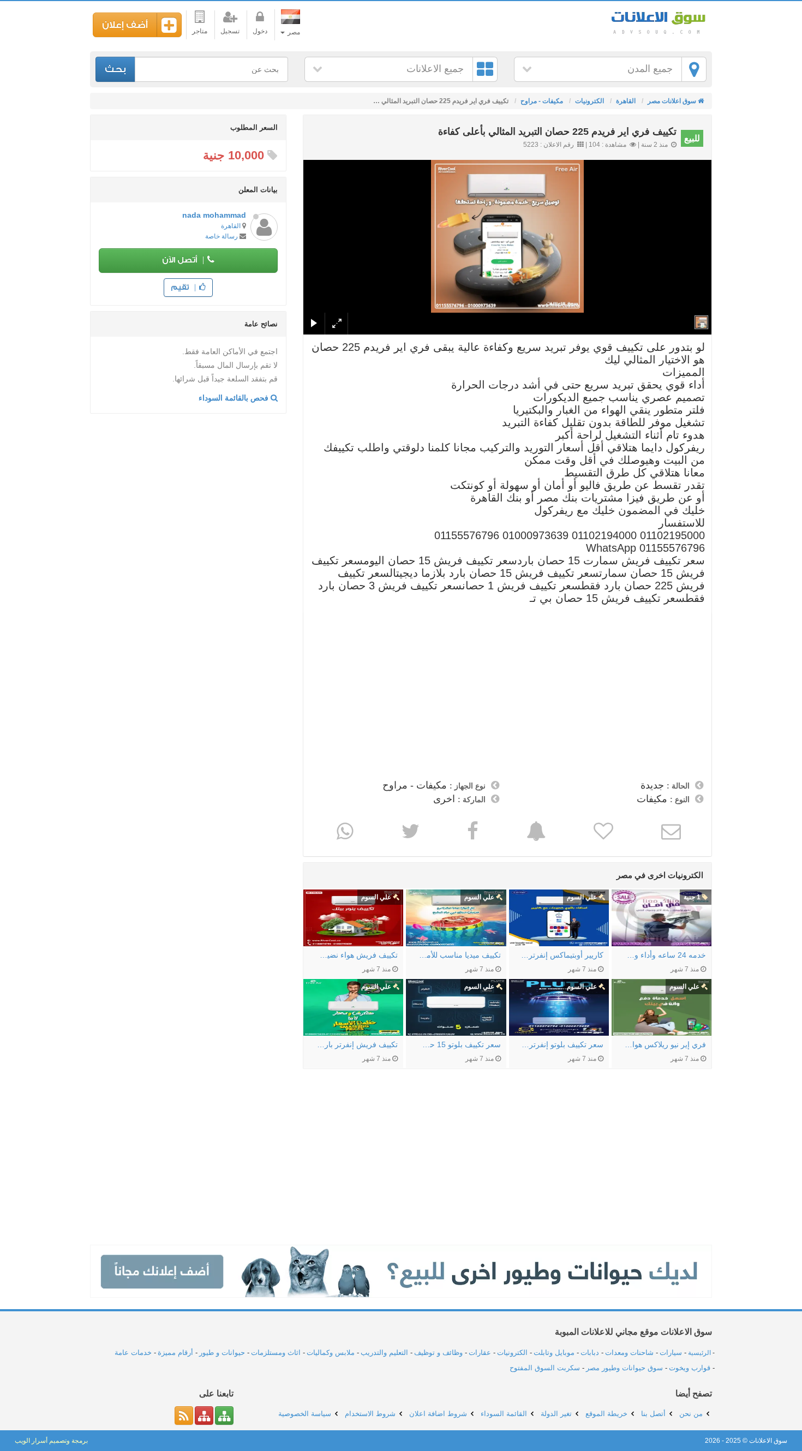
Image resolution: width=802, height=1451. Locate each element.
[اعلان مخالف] (535, 831)
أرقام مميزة (175, 1352)
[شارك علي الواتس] (344, 831)
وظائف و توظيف (438, 1352)
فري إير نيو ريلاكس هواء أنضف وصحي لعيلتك (664, 1044)
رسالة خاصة (221, 236)
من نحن (691, 1414)
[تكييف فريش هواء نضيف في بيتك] (353, 917)
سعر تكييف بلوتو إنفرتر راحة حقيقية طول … (561, 1044)
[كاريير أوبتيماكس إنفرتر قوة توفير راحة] (559, 917)
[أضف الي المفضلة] (602, 831)
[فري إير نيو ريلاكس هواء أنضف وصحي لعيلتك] (661, 1007)
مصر (293, 32)
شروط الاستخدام (370, 1414)
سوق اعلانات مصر (657, 22)
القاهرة (231, 226)
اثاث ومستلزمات (276, 1352)
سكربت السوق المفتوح (545, 1368)
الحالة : (678, 785)
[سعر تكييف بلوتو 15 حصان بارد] (456, 1007)
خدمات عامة (133, 1352)
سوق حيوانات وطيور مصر (624, 1368)
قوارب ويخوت (689, 1368)
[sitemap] (224, 1415)
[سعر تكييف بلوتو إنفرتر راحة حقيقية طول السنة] (559, 1007)
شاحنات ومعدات (629, 1352)
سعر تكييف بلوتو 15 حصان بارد (458, 1044)
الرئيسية (699, 1353)
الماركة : (472, 799)
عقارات (480, 1352)
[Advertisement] (507, 693)
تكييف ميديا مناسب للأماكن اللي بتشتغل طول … (458, 955)
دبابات (589, 1352)
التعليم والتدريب (384, 1352)
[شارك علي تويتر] (409, 831)
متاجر (199, 31)
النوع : (680, 799)
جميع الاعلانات (435, 68)
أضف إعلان (125, 25)
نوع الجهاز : (468, 785)
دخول (260, 31)
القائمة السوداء (504, 1414)
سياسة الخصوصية (304, 1414)
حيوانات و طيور (222, 1352)
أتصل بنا (653, 1414)
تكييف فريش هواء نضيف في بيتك (356, 955)
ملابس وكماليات (331, 1352)
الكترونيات (512, 1352)
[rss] (184, 1415)
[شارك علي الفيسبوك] (471, 831)
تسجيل (230, 31)
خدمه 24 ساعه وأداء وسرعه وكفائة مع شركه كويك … (664, 955)
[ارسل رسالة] (670, 831)
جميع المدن (650, 68)
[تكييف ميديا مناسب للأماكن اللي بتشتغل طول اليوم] (456, 917)
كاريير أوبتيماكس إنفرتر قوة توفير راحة (561, 955)
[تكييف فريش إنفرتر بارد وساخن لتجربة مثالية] (353, 1007)
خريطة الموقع (606, 1414)
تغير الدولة (556, 1414)
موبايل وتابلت (554, 1352)
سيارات (671, 1352)
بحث (115, 69)
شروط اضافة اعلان (438, 1414)
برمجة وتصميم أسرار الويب (51, 1440)
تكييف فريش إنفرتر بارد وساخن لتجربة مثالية (356, 1044)
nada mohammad (214, 215)
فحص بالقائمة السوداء (235, 397)
